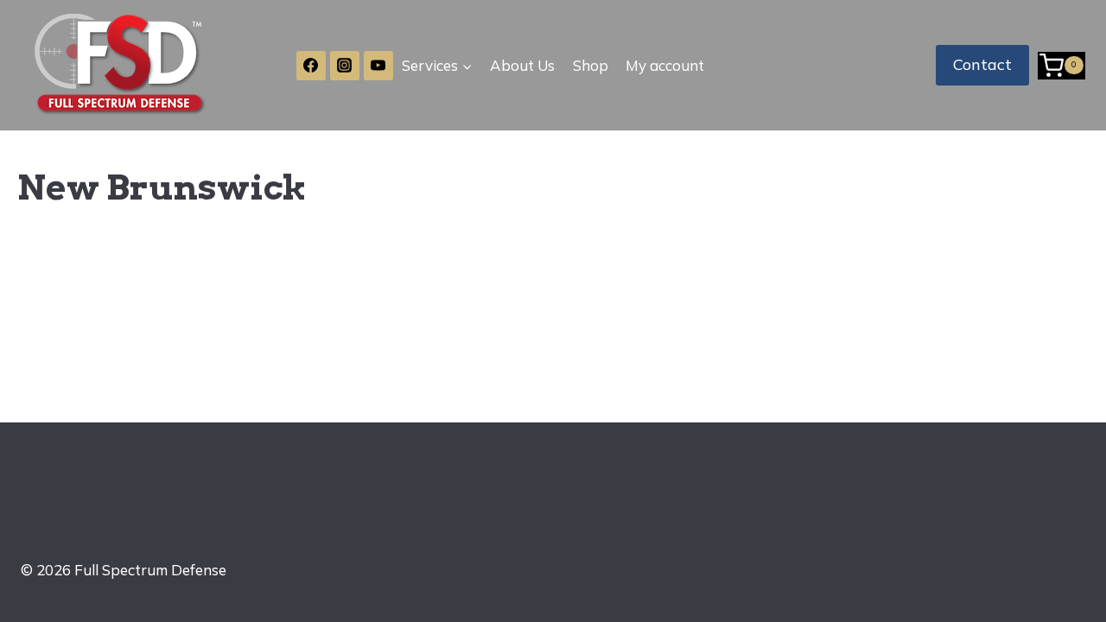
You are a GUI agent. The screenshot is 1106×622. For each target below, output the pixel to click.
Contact (982, 64)
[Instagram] (344, 65)
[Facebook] (311, 65)
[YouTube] (378, 65)
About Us (522, 65)
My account (665, 65)
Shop (590, 65)
